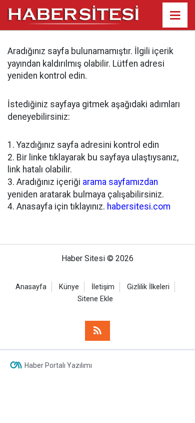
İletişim (103, 287)
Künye (69, 287)
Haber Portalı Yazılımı (58, 365)
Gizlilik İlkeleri (148, 287)
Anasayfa (31, 287)
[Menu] (175, 16)
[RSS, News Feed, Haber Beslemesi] (97, 331)
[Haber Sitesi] (74, 14)
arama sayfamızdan (120, 182)
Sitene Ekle (95, 299)
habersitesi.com (138, 206)
